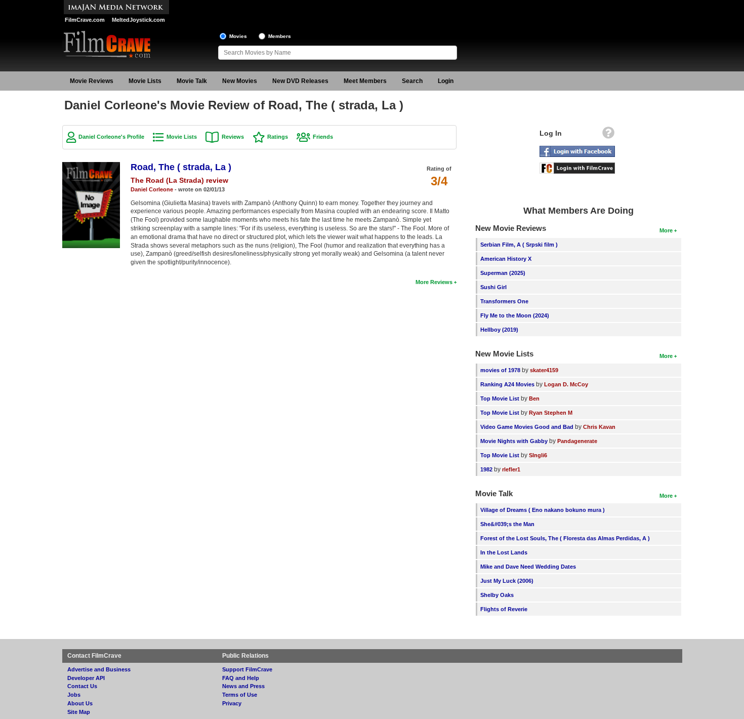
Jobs (73, 695)
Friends (323, 137)
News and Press (243, 686)
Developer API (86, 678)
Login (445, 81)
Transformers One (504, 301)
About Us (80, 703)
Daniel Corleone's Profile (111, 137)
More (666, 230)
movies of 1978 (500, 370)
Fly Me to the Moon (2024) (514, 315)
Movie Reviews (91, 81)
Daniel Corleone (152, 189)
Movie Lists (145, 81)
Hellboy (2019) (499, 330)
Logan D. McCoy (566, 384)
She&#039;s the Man (507, 524)
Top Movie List (499, 398)
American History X (505, 259)
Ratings (277, 137)
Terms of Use (239, 695)
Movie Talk (192, 81)
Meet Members (365, 81)
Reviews (233, 137)
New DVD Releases (300, 81)
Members (279, 36)
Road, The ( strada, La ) (181, 167)
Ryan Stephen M (550, 413)
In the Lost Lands (503, 552)
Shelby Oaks (497, 595)
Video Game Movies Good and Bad (526, 427)
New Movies (239, 81)
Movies (238, 36)
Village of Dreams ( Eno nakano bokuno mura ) (542, 510)
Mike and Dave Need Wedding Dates (528, 567)
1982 (486, 469)
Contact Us (82, 686)
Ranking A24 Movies (507, 384)
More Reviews (434, 282)
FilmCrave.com (85, 20)
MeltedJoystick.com (138, 20)
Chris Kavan (599, 427)
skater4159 (544, 370)
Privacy (231, 703)
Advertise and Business (99, 669)
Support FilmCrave (247, 669)
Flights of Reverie (503, 609)
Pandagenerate (577, 441)
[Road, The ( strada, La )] (91, 165)
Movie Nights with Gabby (514, 441)
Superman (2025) (502, 273)
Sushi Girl (493, 287)
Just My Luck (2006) (506, 581)
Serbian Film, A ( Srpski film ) (519, 245)
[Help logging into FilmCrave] (608, 135)
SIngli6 (538, 455)
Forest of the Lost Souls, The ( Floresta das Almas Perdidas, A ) (565, 538)
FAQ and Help (240, 678)
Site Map (78, 712)
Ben (534, 398)
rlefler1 (511, 469)
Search (412, 81)
